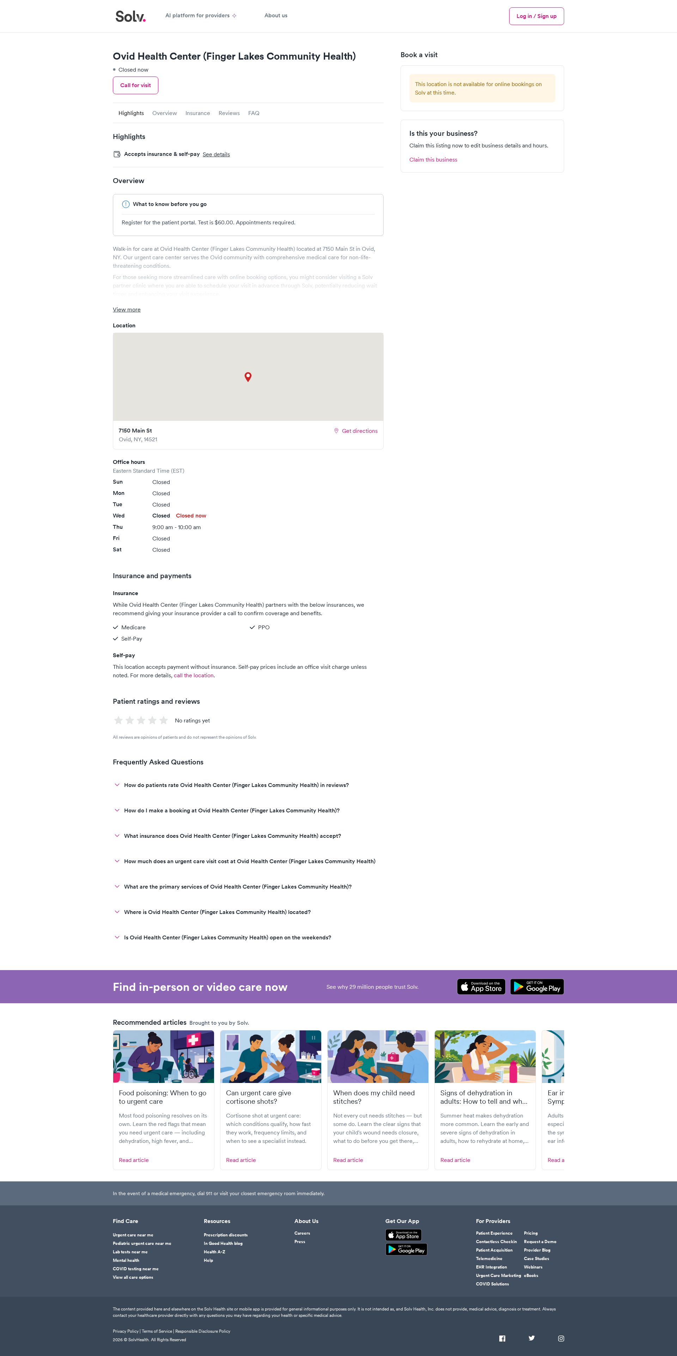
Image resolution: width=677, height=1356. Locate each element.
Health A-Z (214, 1252)
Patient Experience (494, 1233)
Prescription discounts (226, 1235)
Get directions (360, 430)
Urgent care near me (133, 1235)
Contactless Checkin (496, 1242)
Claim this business (433, 159)
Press (299, 1242)
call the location (194, 675)
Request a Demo (540, 1242)
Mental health (126, 1260)
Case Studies (536, 1258)
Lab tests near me (130, 1252)
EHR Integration (491, 1267)
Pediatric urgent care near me (142, 1243)
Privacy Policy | (127, 1331)
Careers (302, 1233)
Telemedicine (489, 1258)
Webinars (533, 1267)
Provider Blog (537, 1250)
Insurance (197, 112)
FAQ (254, 112)
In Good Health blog (223, 1243)
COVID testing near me (136, 1269)
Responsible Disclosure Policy (202, 1331)
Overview (164, 112)
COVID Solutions (492, 1284)
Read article (134, 1159)
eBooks (531, 1275)
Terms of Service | (158, 1331)
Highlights (131, 112)
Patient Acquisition (494, 1250)
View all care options (133, 1277)
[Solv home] (130, 16)
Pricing (531, 1233)
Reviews (229, 112)
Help (208, 1260)
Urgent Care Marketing (498, 1275)
